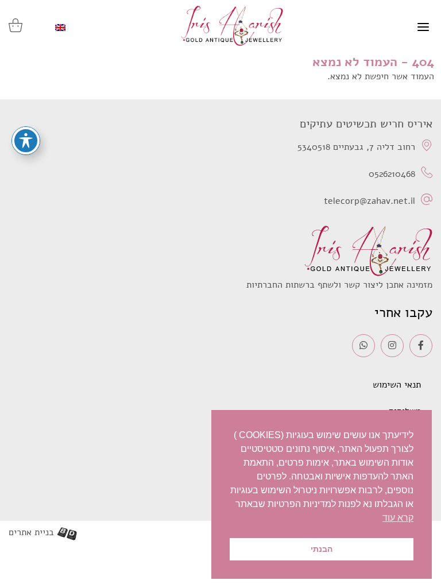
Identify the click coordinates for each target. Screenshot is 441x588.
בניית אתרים (31, 533)
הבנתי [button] (321, 549)
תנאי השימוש (397, 384)
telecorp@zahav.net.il (369, 201)
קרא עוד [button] (397, 518)
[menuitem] (60, 28)
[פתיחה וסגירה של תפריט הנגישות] (26, 140)
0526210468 (392, 174)
